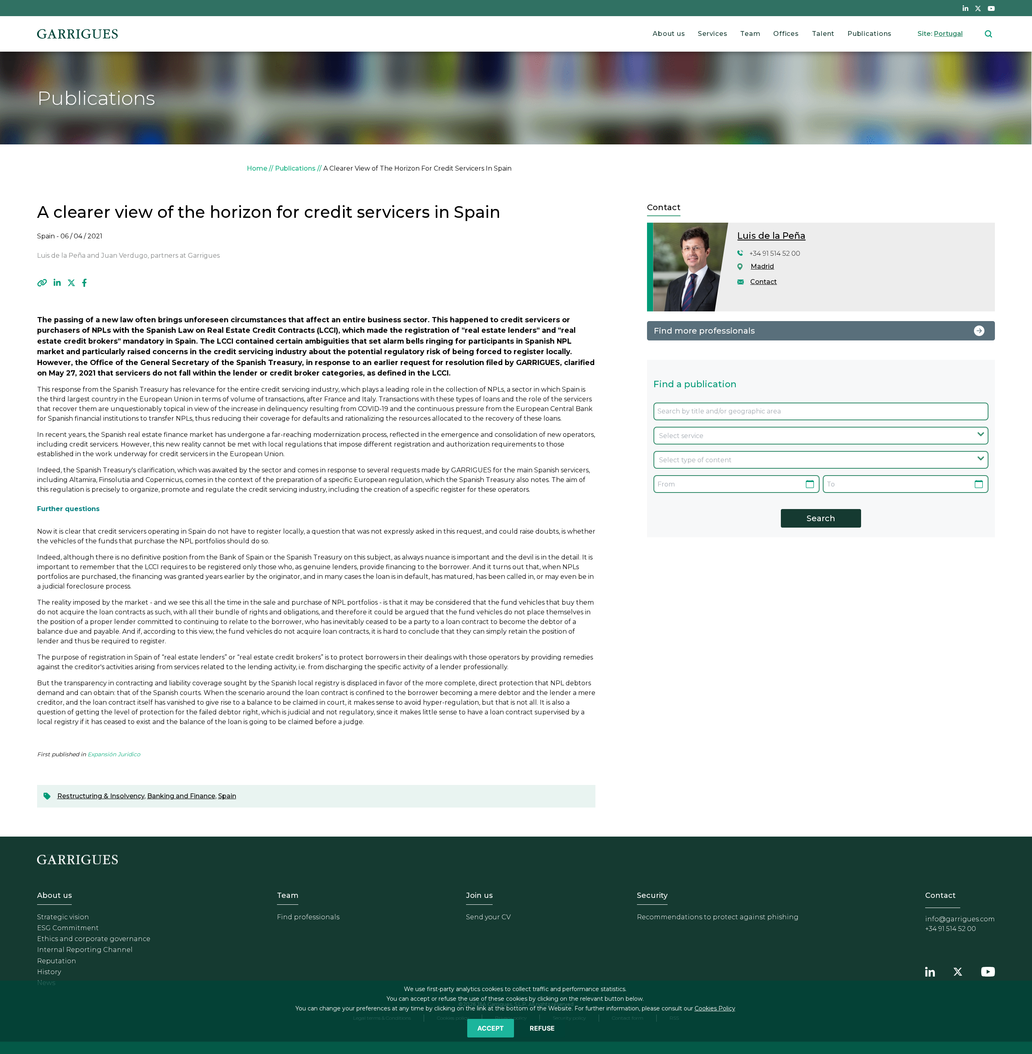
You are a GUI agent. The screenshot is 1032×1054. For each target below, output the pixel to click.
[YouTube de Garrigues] (991, 8)
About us (669, 34)
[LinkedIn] (57, 283)
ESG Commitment (68, 928)
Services (712, 34)
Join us (479, 895)
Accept (490, 1028)
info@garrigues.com (960, 919)
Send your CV (488, 917)
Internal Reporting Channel (85, 950)
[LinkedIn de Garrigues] (965, 8)
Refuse (542, 1028)
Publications (869, 34)
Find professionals (308, 917)
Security (652, 895)
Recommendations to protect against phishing (718, 917)
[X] (71, 283)
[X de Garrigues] (978, 8)
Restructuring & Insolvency (100, 796)
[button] (42, 283)
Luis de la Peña (771, 235)
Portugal (948, 34)
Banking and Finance (181, 796)
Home (257, 168)
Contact (763, 282)
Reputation (56, 961)
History (49, 972)
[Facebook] (84, 283)
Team (750, 34)
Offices (786, 34)
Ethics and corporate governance (93, 939)
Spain (227, 796)
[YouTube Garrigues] (988, 970)
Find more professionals (704, 331)
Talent (823, 34)
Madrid (762, 266)
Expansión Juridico (113, 754)
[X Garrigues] (958, 970)
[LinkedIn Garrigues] (930, 970)
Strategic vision (63, 917)
